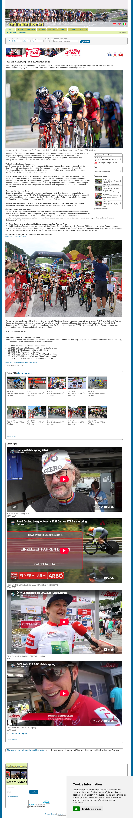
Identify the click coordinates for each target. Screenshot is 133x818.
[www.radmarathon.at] (24, 26)
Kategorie (35, 39)
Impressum (60, 814)
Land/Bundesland (14, 39)
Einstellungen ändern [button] (91, 809)
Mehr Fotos (11, 436)
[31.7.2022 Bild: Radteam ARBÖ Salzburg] (16, 418)
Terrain (26, 39)
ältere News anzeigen (101, 208)
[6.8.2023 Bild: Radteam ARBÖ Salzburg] (16, 389)
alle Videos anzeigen (17, 733)
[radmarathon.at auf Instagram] (114, 56)
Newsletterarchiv (12, 796)
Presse (47, 814)
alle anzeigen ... (24, 373)
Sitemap (53, 814)
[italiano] (124, 25)
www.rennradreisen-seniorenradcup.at (21, 362)
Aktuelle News (11, 32)
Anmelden (83, 29)
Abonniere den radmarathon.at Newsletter (26, 750)
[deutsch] (114, 25)
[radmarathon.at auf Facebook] (109, 56)
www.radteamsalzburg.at (15, 236)
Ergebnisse (31, 29)
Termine (21, 29)
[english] (119, 25)
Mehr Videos (12, 739)
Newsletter (22, 32)
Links (73, 29)
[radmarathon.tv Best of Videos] (17, 774)
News (10, 29)
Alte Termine (49, 39)
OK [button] (76, 809)
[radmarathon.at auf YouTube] (120, 56)
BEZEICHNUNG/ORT (60, 39)
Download (51, 29)
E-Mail (9, 792)
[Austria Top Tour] (43, 57)
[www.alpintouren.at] (39, 804)
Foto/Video (41, 29)
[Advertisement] (66, 4)
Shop (62, 29)
